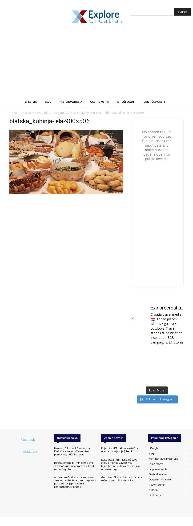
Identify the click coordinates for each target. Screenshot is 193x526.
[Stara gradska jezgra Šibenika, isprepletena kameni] (138, 354)
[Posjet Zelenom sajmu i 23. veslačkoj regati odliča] (157, 377)
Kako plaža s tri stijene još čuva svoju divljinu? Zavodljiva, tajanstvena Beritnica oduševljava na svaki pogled (121, 464)
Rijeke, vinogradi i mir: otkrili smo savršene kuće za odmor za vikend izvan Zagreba (74, 466)
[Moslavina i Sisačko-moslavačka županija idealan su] (175, 377)
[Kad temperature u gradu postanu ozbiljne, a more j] (138, 377)
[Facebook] (14, 440)
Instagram (30, 451)
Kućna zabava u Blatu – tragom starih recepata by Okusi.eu (62, 113)
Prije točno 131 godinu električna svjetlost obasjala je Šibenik (119, 450)
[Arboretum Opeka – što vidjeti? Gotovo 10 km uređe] (157, 366)
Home (13, 113)
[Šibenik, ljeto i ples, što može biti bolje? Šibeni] (175, 354)
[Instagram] (16, 452)
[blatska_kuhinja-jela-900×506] (66, 193)
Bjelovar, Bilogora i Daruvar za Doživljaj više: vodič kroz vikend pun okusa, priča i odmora (73, 451)
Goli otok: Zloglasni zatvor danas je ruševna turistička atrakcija (121, 479)
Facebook (27, 439)
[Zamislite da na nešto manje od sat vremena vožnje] (138, 366)
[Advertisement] (96, 61)
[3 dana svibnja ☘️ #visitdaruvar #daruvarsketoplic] (175, 366)
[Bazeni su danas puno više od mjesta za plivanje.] (157, 354)
